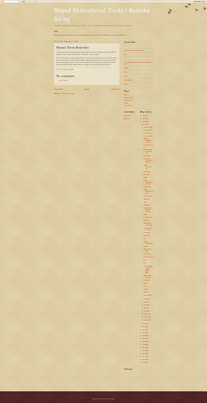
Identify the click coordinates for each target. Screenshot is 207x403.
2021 (143, 327)
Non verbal (147, 280)
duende (145, 283)
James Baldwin (128, 80)
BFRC (56, 31)
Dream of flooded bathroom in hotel (133, 50)
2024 (143, 121)
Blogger (112, 399)
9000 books (147, 199)
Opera (125, 84)
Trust (125, 54)
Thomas (128, 119)
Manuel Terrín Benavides (147, 276)
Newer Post (58, 89)
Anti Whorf (147, 156)
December (147, 127)
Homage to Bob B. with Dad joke (148, 151)
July (145, 302)
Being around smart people (148, 224)
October (146, 133)
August (146, 299)
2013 (143, 350)
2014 (143, 347)
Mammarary (147, 235)
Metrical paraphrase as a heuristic (148, 140)
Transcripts (147, 171)
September (147, 136)
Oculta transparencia (148, 242)
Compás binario (148, 217)
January (146, 320)
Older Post (115, 89)
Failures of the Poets (148, 250)
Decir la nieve (147, 254)
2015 (143, 345)
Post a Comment (63, 80)
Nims (125, 72)
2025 (143, 118)
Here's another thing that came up (147, 209)
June (145, 305)
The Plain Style (128, 100)
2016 (143, 341)
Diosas (145, 214)
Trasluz (146, 246)
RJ (144, 260)
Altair (145, 202)
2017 (143, 338)
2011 (143, 356)
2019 (143, 333)
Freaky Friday (147, 187)
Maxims (126, 103)
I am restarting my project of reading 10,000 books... (148, 269)
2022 (143, 324)
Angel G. (146, 289)
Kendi (145, 177)
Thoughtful (147, 205)
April (145, 311)
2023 (143, 124)
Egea (145, 263)
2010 (143, 359)
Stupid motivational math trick (148, 182)
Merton (126, 68)
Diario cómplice (148, 196)
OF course (146, 220)
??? (125, 58)
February (146, 317)
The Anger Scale (148, 257)
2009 (143, 362)
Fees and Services (129, 106)
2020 (143, 330)
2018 (143, 336)
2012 (143, 353)
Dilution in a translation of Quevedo (148, 160)
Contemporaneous (148, 145)
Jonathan (128, 116)
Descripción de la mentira (148, 229)
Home (87, 89)
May (145, 308)
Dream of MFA (148, 295)
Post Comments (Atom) (67, 93)
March (146, 314)
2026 (143, 116)
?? (124, 46)
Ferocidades (147, 233)
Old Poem (146, 292)
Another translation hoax (147, 166)
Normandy (146, 174)
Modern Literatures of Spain (148, 191)
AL (144, 238)
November (147, 130)
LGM (145, 286)
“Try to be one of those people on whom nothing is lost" (137, 63)
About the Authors (129, 97)
